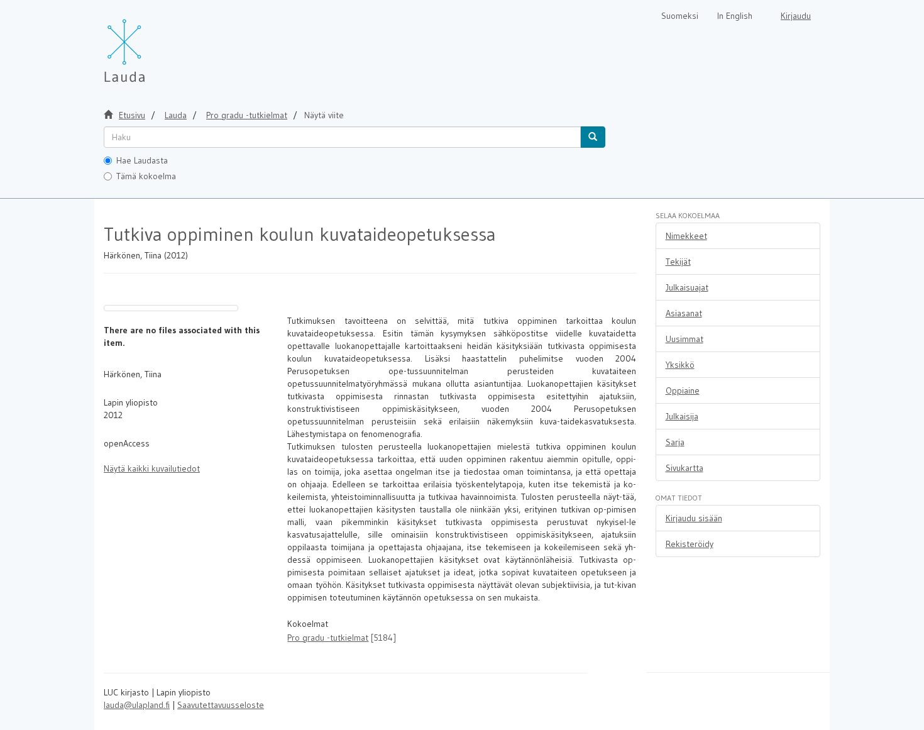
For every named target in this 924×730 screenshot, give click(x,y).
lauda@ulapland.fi (137, 705)
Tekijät (678, 261)
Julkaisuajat (687, 287)
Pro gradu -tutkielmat (246, 115)
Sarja (675, 442)
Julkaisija (682, 416)
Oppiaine (683, 390)
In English (734, 15)
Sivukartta (684, 467)
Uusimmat (684, 339)
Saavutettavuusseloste (220, 705)
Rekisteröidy (689, 544)
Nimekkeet (686, 235)
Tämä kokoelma (146, 176)
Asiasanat (684, 313)
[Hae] (592, 137)
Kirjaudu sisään (694, 518)
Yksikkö (680, 364)
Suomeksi (679, 15)
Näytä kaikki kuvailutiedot (152, 468)
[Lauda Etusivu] (150, 44)
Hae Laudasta (142, 160)
